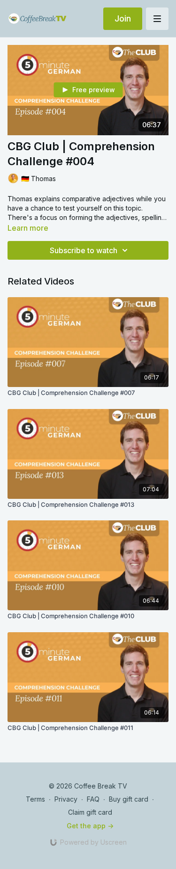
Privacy (65, 799)
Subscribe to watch (83, 250)
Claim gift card (90, 812)
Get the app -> (90, 826)
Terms (35, 799)
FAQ (93, 799)
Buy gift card (128, 799)
